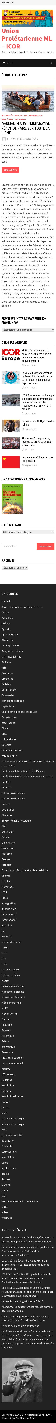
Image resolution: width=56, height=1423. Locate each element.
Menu (10, 63)
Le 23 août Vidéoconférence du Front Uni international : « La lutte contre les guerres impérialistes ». (37, 378)
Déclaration (8, 809)
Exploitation (8, 842)
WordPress (21, 1418)
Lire (4, 958)
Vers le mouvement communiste (20, 1201)
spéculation (8, 1157)
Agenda (6, 629)
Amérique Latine (11, 645)
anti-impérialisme (11, 656)
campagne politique (13, 700)
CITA (4, 734)
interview (7, 925)
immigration (35, 115)
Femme (6, 859)
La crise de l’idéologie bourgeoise (20, 1326)
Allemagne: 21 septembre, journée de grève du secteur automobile (37, 442)
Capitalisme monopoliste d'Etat (19, 711)
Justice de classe (11, 942)
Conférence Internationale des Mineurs (23, 771)
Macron (6, 980)
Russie (5, 1107)
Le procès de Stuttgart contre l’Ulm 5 (22, 1301)
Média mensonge (11, 1002)
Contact (6, 782)
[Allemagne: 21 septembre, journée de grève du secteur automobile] (11, 438)
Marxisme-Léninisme (13, 997)
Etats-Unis (8, 831)
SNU (4, 1129)
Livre (4, 964)
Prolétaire (7, 119)
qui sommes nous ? (12, 1063)
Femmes (6, 864)
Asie (4, 667)
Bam (32, 1418)
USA (4, 1195)
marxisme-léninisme (13, 986)
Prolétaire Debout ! (12, 1057)
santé (5, 1113)
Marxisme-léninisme (13, 991)
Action (5, 612)
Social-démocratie (12, 1135)
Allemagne (7, 640)
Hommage (8, 886)
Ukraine (6, 1184)
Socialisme (8, 1140)
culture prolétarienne (13, 793)
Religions (7, 1080)
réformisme (8, 1074)
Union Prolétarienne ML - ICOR (35, 1414)
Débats (6, 804)
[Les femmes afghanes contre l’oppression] (11, 458)
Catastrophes (9, 717)
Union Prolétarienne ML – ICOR (27, 38)
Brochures (7, 673)
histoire (6, 881)
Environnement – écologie (16, 820)
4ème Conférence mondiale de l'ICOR (22, 607)
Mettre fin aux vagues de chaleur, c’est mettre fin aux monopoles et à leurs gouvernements (37, 355)
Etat (4, 826)
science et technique (13, 1118)
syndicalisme (9, 1168)
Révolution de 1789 (12, 1096)
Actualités (7, 115)
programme (8, 1046)
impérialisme (9, 909)
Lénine (5, 947)
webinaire (7, 1217)
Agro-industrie (10, 634)
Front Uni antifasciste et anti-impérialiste (25, 870)
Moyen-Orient (9, 1013)
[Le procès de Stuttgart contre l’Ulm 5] (11, 421)
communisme (9, 756)
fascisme (7, 853)
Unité (5, 1190)
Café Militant (9, 689)
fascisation (21, 115)
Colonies (6, 745)
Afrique (6, 623)
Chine (5, 728)
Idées (5, 898)
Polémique (8, 1035)
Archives (6, 662)
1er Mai (6, 601)
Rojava (5, 1102)
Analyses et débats (12, 651)
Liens (4, 953)
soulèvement (9, 1151)
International (9, 914)
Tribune (6, 1179)
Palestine (7, 1024)
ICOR (4, 892)
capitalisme (8, 706)
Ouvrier (6, 1019)
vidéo (5, 1206)
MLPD (5, 1008)
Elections (7, 815)
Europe (6, 837)
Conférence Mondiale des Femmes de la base (27, 776)
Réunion (6, 1091)
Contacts (7, 787)
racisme (6, 1069)
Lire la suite (11, 170)
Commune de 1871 (12, 750)
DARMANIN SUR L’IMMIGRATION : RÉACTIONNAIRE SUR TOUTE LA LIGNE (27, 128)
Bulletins (6, 684)
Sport (5, 1162)
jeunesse (6, 936)
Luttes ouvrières (11, 975)
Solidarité (20, 119)
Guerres (6, 875)
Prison (5, 1041)
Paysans (6, 1030)
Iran (4, 931)
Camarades (8, 695)
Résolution (8, 1085)
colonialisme (9, 739)
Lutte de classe (10, 969)
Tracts (5, 1173)
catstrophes (8, 722)
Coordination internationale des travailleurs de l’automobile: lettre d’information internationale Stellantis (28, 1251)
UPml (13, 138)
